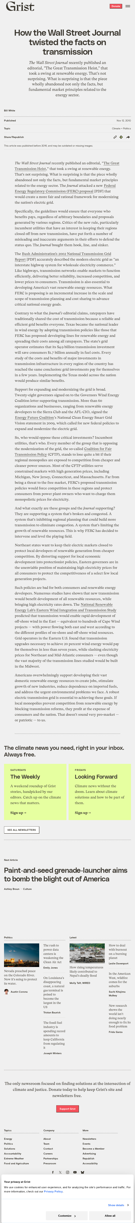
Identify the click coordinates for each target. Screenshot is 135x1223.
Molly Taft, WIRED (80, 982)
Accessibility (90, 1163)
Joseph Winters (52, 1053)
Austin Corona (19, 991)
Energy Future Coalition (34, 418)
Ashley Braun (11, 888)
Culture (27, 888)
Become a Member (93, 1148)
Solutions (9, 1148)
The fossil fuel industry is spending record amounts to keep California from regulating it (54, 1035)
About (47, 1138)
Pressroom (49, 1163)
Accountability (12, 1153)
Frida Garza (116, 1031)
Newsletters (89, 1138)
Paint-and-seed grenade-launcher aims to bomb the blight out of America (65, 874)
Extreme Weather (14, 1158)
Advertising (89, 1153)
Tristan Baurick (52, 1012)
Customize (64, 1215)
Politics (8, 1143)
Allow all (110, 1215)
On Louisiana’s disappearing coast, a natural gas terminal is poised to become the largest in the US (53, 992)
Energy (8, 1138)
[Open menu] (128, 6)
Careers (48, 1153)
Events (86, 1143)
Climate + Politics (121, 128)
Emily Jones (50, 967)
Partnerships (50, 1158)
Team (46, 1143)
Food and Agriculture (16, 1163)
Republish (88, 1158)
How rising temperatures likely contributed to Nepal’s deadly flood (86, 971)
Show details (116, 1205)
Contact (48, 1148)
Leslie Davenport (118, 963)
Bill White (9, 110)
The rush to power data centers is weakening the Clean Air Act (53, 954)
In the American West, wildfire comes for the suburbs (120, 980)
